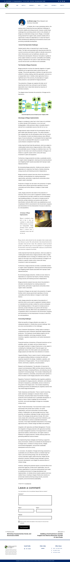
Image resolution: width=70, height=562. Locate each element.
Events (46, 5)
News (39, 5)
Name (20, 507)
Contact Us (62, 5)
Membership (31, 5)
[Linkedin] (62, 1)
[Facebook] (59, 1)
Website (20, 514)
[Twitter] (60, 1)
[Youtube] (64, 1)
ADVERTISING (54, 5)
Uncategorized (28, 483)
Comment (21, 494)
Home (17, 5)
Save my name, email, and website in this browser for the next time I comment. (34, 522)
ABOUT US (23, 5)
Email (37, 507)
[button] (23, 5)
